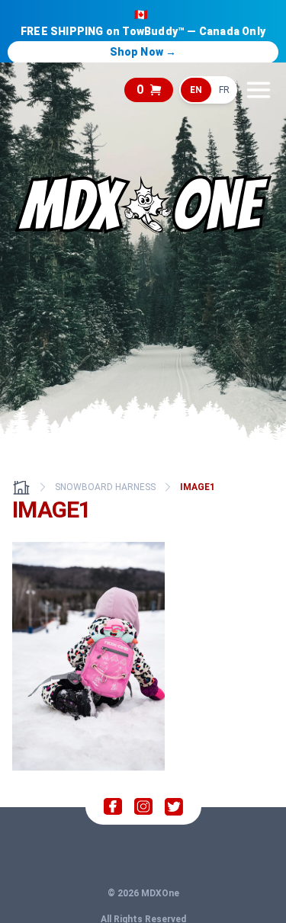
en (196, 90)
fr (224, 90)
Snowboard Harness (105, 487)
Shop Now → (143, 52)
